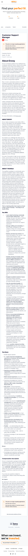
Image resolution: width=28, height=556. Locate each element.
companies (8, 27)
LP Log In (20, 548)
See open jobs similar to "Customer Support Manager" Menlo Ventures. (14, 48)
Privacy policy (11, 527)
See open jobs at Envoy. (10, 45)
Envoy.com (18, 116)
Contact (5, 551)
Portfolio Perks (14, 548)
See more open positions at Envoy (14, 514)
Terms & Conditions (20, 551)
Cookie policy (17, 527)
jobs (2, 27)
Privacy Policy (11, 551)
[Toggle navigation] (2, 2)
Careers (7, 548)
